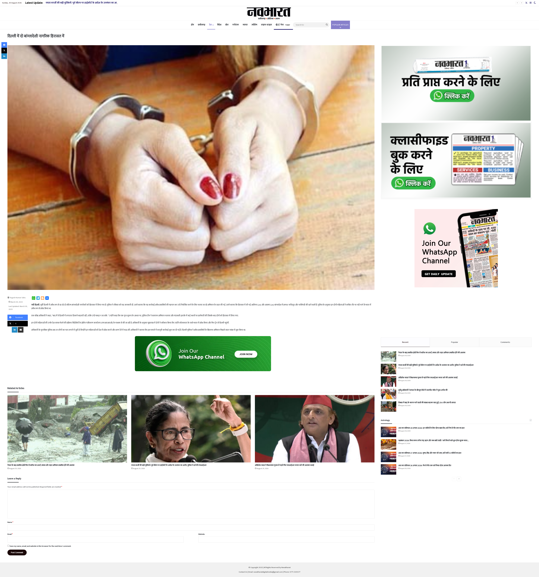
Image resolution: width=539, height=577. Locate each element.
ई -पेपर (284, 25)
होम (192, 25)
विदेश (219, 25)
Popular (454, 342)
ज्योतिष (254, 25)
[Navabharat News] (269, 13)
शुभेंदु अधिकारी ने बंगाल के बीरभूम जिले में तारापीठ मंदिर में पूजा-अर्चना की (422, 390)
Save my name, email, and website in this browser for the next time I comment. (40, 546)
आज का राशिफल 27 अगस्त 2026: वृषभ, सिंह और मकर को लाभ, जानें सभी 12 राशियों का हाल (429, 453)
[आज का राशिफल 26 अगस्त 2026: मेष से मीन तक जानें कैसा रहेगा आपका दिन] (388, 469)
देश (210, 25)
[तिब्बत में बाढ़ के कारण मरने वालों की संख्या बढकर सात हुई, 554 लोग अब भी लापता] (388, 406)
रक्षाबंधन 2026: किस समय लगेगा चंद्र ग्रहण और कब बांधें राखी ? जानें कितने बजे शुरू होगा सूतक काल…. (433, 440)
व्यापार (245, 25)
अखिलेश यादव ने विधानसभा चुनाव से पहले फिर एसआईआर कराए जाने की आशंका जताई (86, 3)
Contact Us (243, 571)
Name (10, 522)
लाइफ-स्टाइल (266, 25)
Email (10, 534)
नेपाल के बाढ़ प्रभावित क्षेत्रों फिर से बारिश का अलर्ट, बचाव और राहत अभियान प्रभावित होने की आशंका (40, 465)
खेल (227, 25)
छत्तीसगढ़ (201, 25)
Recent (405, 342)
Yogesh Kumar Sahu (18, 297)
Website (201, 534)
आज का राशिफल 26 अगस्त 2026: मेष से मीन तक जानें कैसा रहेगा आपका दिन (424, 465)
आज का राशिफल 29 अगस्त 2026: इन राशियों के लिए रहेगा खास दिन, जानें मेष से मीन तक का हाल (431, 428)
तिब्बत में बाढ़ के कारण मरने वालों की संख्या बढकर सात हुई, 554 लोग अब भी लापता (427, 402)
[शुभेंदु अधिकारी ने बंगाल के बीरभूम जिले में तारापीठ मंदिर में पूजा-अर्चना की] (388, 394)
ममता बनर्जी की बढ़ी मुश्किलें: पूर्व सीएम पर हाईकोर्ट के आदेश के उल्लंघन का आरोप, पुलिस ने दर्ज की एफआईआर (168, 465)
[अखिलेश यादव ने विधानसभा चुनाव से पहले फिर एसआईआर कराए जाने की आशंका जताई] (314, 428)
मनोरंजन (235, 25)
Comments (505, 342)
